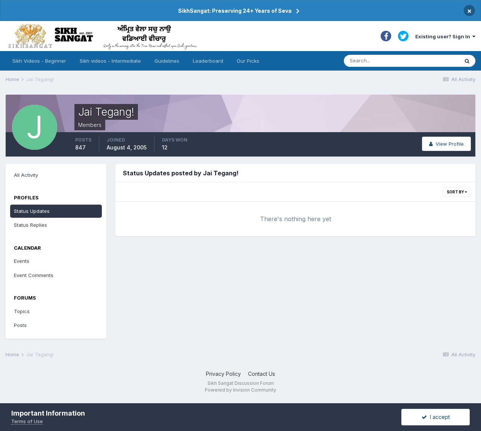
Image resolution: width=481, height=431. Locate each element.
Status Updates (32, 211)
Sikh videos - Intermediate (110, 61)
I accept (438, 417)
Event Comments (33, 275)
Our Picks (248, 61)
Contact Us (261, 374)
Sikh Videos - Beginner (39, 61)
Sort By (456, 192)
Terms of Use (27, 421)
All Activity (26, 175)
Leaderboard (208, 61)
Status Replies (30, 225)
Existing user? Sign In (443, 36)
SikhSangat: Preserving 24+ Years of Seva (235, 11)
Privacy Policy (223, 374)
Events (21, 261)
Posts (20, 325)
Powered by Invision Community (240, 390)
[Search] (467, 61)
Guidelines (166, 61)
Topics (22, 311)
